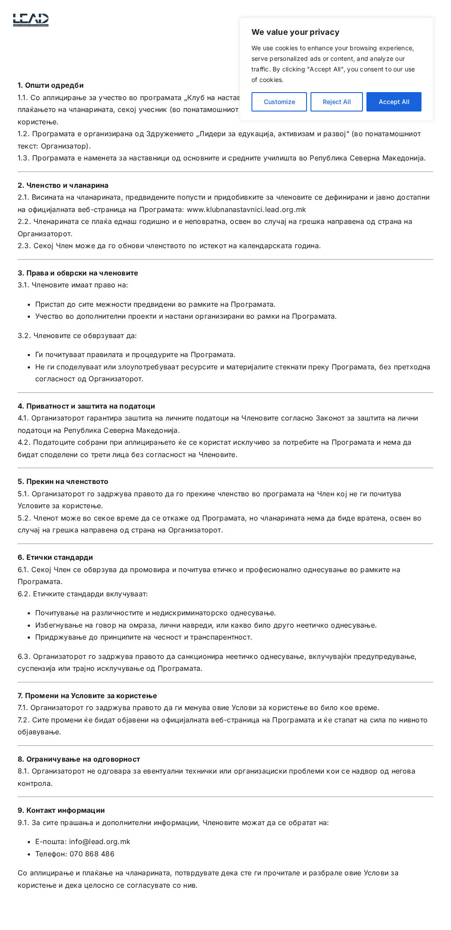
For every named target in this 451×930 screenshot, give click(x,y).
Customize (279, 101)
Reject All (337, 101)
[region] (336, 69)
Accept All (394, 101)
